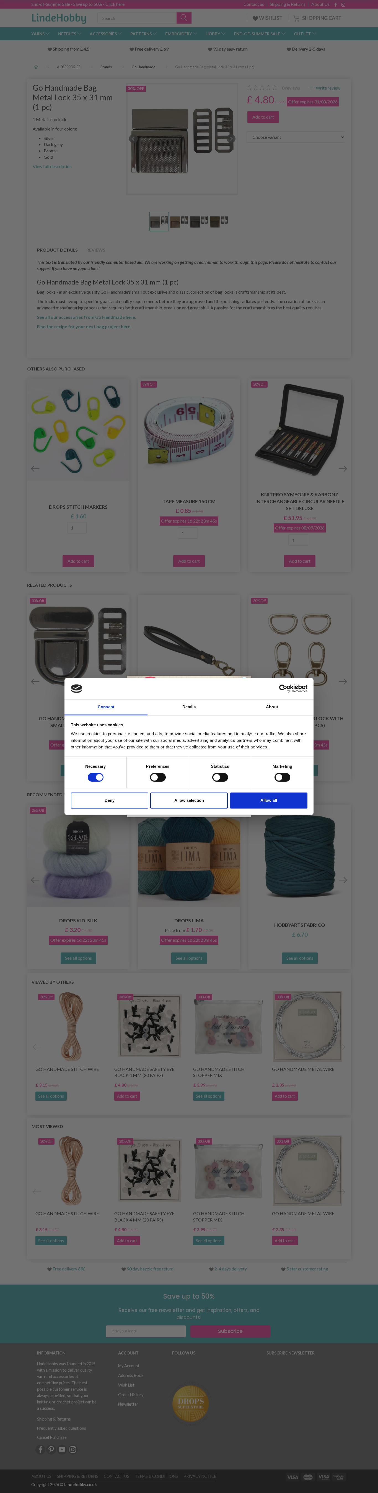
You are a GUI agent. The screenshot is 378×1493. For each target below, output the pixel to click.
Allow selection (189, 800)
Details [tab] (189, 706)
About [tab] (272, 706)
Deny (110, 800)
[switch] (158, 777)
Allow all (268, 800)
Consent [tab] (106, 706)
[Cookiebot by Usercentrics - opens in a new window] (283, 689)
